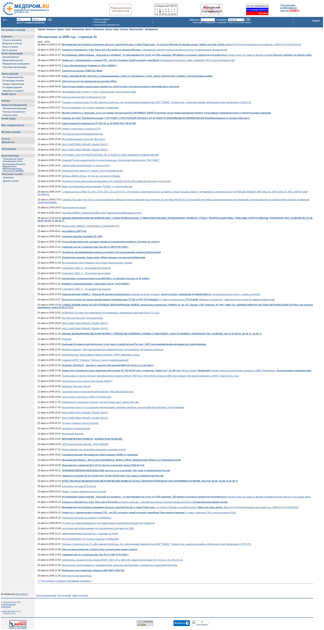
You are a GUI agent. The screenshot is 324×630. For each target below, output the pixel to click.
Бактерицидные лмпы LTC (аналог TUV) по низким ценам (92, 170)
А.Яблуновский (8, 604)
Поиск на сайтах (136, 29)
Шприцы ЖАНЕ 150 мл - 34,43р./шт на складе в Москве (91, 176)
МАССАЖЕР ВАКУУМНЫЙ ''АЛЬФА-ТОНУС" (85, 144)
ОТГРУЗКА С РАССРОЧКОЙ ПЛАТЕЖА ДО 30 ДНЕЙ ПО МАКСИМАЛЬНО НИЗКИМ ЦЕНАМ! (110, 155)
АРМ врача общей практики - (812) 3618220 (85, 444)
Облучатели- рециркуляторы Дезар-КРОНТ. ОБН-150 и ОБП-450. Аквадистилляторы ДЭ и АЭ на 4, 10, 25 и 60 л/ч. (122, 560)
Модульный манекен (73, 433)
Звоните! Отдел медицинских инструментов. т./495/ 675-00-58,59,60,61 (181, 44)
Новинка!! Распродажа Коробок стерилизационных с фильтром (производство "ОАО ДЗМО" (110, 160)
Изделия (42, 29)
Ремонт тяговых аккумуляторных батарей (84, 491)
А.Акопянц (6, 607)
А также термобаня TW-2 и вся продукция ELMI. (149, 512)
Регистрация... (101, 22)
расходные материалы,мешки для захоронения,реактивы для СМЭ (98, 528)
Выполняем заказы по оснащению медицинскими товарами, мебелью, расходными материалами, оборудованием (123, 407)
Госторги (124, 29)
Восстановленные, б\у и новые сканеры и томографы (90, 107)
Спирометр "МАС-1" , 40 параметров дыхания (86, 268)
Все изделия (64, 595)
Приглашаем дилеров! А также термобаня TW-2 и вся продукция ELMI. (148, 60)
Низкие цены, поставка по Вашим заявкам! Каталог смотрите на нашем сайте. (186, 497)
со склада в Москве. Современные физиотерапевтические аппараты (145, 502)
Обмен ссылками (18, 627)
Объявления (98, 29)
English (316, 21)
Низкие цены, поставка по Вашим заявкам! (187, 55)
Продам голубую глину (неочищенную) (82, 318)
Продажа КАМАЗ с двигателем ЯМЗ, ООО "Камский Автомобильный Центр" (102, 213)
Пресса (88, 29)
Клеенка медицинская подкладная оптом (84, 97)
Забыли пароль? (102, 19)
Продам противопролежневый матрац (82, 134)
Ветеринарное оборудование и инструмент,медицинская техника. (97, 262)
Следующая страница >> (79, 581)
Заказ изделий (80, 595)
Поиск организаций (46, 595)
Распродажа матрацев (74, 207)
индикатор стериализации (76, 428)
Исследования (151, 29)
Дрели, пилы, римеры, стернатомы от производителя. (91, 226)
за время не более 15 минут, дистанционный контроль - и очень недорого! (161, 294)
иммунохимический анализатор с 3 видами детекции (90, 533)
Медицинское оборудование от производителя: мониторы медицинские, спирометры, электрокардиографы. (120, 565)
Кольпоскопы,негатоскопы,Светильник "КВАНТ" (87, 381)
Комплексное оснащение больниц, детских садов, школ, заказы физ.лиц (100, 402)
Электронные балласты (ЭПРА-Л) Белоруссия (86, 397)
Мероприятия (78, 29)
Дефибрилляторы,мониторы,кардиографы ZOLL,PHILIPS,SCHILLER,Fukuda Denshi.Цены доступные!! (116, 181)
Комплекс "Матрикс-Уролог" (76, 386)
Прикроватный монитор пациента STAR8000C (87, 518)
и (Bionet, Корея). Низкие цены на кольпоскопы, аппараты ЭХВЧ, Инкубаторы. (186, 370)
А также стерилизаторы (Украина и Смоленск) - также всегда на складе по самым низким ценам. (168, 299)
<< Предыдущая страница (52, 581)
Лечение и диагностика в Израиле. (80, 423)
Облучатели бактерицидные (77, 575)
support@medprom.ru (11, 611)
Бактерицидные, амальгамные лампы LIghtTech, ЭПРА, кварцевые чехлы (101, 355)
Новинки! (66, 339)
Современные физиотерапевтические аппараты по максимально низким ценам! (144, 49)
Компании (51, 29)
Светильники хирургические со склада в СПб (86, 165)
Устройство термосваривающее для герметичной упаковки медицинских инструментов (108, 523)
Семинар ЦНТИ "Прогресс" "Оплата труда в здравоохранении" (95, 360)
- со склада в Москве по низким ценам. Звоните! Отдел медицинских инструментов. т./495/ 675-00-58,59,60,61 (180, 507)
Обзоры (109, 29)
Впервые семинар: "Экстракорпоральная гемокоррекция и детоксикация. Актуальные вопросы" (113, 349)
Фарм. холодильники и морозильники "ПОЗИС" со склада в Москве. (97, 186)
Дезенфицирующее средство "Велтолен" (84, 139)
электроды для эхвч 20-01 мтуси (79, 486)
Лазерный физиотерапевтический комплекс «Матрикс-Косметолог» (98, 391)
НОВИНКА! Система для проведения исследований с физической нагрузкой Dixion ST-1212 (111, 312)
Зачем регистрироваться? (107, 25)
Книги (116, 29)
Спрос (68, 29)
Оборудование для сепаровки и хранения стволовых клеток (94, 449)
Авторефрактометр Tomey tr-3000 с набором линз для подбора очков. (99, 92)
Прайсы (60, 29)
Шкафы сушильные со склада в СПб (81, 128)
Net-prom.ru (22, 594)
